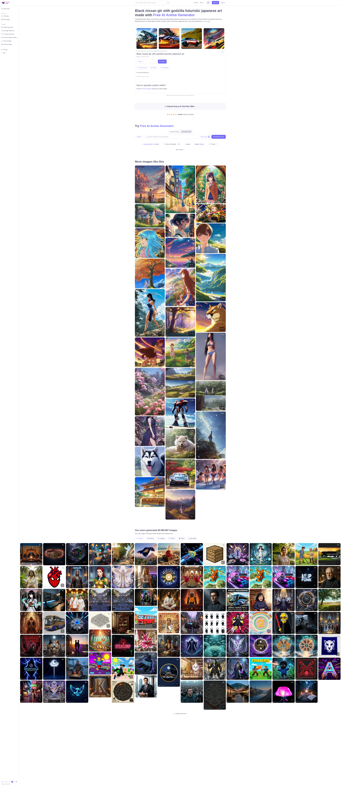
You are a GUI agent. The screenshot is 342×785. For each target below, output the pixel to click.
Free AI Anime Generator (174, 15)
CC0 (147, 76)
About (6, 781)
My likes (140, 538)
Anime (138, 56)
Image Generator (8, 27)
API (4, 53)
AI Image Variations (8, 30)
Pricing (196, 2)
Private (213, 144)
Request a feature (5, 784)
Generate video (186, 131)
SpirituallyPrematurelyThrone (159, 51)
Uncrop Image (7, 41)
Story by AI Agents (170, 144)
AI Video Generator (8, 34)
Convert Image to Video (10, 37)
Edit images (6, 19)
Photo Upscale (146, 88)
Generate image (174, 131)
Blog (2, 781)
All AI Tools (6, 8)
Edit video (6, 16)
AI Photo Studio (7, 44)
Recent (151, 538)
